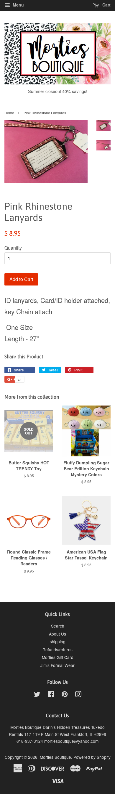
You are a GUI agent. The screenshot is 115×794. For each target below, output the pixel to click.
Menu (18, 5)
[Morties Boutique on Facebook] (50, 695)
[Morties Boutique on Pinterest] (64, 695)
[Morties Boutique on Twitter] (37, 695)
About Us (57, 634)
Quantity (13, 247)
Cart (106, 5)
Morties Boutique (55, 757)
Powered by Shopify (92, 757)
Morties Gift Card (57, 657)
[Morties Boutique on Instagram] (78, 695)
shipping (57, 641)
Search (57, 626)
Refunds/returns (57, 649)
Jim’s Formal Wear (57, 665)
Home (9, 112)
